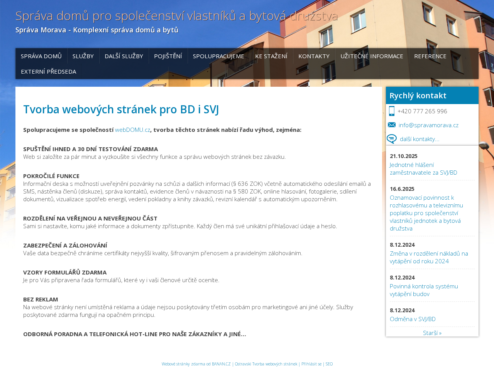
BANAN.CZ (221, 364)
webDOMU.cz (132, 129)
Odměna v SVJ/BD (413, 319)
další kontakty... (420, 139)
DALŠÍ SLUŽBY (124, 56)
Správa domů (41, 56)
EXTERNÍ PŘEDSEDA (48, 71)
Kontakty (314, 56)
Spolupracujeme (218, 56)
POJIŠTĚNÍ (168, 56)
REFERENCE (430, 56)
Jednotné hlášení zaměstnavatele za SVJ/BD (423, 168)
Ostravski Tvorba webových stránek (266, 364)
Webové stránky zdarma (183, 364)
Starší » (432, 333)
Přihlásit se (311, 364)
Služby (83, 56)
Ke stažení (271, 56)
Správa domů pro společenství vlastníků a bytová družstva (176, 15)
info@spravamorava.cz (428, 125)
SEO (329, 364)
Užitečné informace (371, 56)
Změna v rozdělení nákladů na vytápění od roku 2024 (429, 257)
